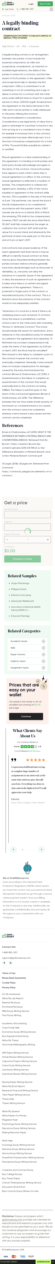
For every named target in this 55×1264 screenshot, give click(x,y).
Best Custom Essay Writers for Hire (20, 1191)
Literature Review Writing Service (19, 1074)
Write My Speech (11, 1111)
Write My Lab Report (12, 998)
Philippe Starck (18, 589)
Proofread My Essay (12, 1006)
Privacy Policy (9, 987)
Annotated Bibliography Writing (18, 1044)
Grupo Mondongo (20, 583)
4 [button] (30, 849)
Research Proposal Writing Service (20, 1090)
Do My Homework (11, 994)
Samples (6, 15)
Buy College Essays (12, 1174)
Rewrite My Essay (11, 1002)
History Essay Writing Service (17, 1153)
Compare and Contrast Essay (17, 1170)
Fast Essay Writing (11, 1015)
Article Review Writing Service (17, 1057)
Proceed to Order (22, 559)
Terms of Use (8, 973)
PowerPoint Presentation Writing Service (23, 1157)
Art (14, 15)
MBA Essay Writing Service (15, 1011)
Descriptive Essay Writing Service (19, 1161)
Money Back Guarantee (14, 978)
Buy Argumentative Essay (15, 1036)
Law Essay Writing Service (15, 1069)
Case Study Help (11, 1027)
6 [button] (35, 849)
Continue (26, 716)
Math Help (7, 1140)
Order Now (44, 1262)
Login (31, 4)
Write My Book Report (13, 1086)
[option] (29, 779)
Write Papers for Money (14, 1115)
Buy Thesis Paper (11, 1178)
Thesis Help (8, 1099)
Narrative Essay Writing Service (18, 1149)
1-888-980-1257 (27, 9)
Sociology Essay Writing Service (18, 1145)
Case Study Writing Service (16, 1065)
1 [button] (22, 849)
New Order (45, 4)
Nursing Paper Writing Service (17, 1082)
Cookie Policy (9, 982)
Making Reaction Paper (14, 1132)
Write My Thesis (10, 1040)
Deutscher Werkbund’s (22, 601)
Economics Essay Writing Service (19, 1032)
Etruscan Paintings (20, 616)
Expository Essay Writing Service (19, 1128)
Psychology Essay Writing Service (19, 1124)
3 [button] (27, 849)
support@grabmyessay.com (16, 958)
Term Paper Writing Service (16, 1094)
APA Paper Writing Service (15, 1052)
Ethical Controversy (21, 595)
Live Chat (9, 9)
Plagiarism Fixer (10, 1119)
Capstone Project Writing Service (19, 1061)
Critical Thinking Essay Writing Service (21, 1182)
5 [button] (32, 849)
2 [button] (25, 849)
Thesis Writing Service (13, 1103)
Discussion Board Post (13, 1187)
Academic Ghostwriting (14, 1023)
